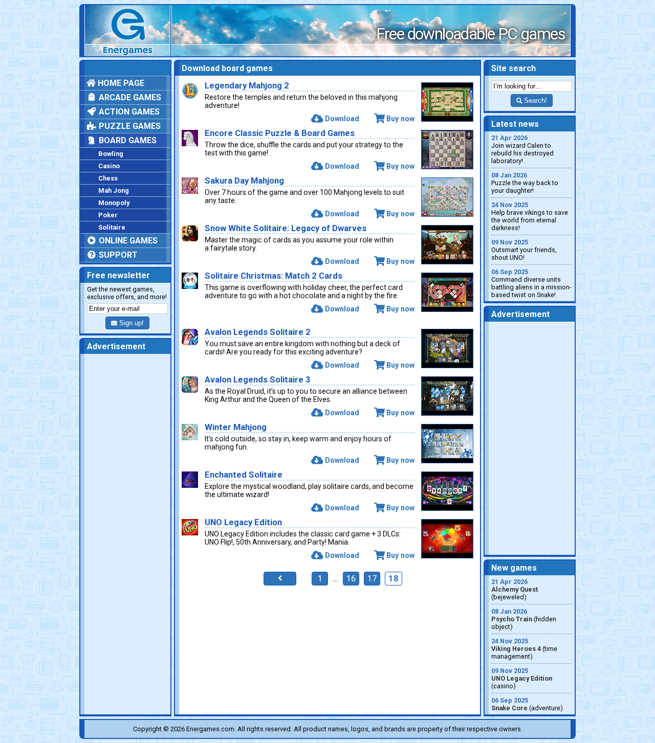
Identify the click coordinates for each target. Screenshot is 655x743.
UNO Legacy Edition (243, 522)
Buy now (400, 119)
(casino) (521, 678)
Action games (128, 112)
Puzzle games (129, 126)
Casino (109, 166)
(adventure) (527, 704)
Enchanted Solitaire (243, 475)
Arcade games (129, 97)
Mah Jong (113, 190)
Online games (127, 240)
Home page (120, 83)
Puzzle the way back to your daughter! (524, 182)
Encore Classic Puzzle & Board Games (280, 133)
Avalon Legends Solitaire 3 (258, 380)
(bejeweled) (514, 589)
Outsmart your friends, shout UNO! (524, 249)
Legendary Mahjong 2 (247, 86)
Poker (108, 215)
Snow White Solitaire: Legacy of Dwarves (285, 228)
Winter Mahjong (236, 427)
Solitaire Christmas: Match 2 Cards (273, 276)
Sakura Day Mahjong (244, 181)
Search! (534, 100)
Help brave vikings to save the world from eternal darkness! (529, 216)
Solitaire (111, 227)
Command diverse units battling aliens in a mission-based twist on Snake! (531, 283)
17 (372, 578)
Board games (127, 140)
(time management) (524, 648)
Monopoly (113, 203)
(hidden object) (523, 619)
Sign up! (130, 323)
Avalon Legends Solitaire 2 (258, 332)
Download (342, 119)
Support (117, 255)
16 (351, 578)
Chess (108, 178)
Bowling (110, 153)
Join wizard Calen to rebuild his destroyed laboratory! (522, 149)
